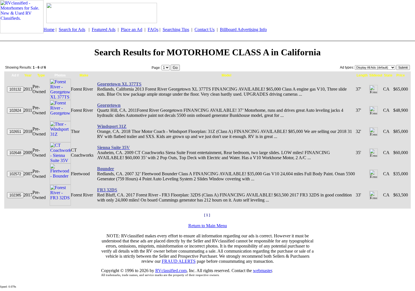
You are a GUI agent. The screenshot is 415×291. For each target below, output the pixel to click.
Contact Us (205, 29)
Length (362, 75)
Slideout (375, 75)
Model (226, 75)
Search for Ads (72, 29)
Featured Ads (103, 29)
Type (41, 75)
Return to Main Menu (207, 225)
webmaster (262, 270)
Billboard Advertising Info (243, 29)
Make (84, 75)
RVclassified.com (171, 270)
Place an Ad (131, 29)
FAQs (153, 29)
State (388, 75)
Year (28, 75)
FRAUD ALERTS (179, 261)
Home (48, 29)
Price (400, 75)
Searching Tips (176, 29)
